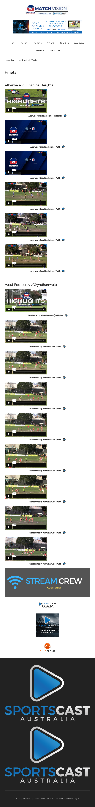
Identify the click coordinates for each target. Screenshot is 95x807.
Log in (76, 799)
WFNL (47, 10)
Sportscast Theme (38, 799)
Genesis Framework (55, 799)
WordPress (68, 799)
